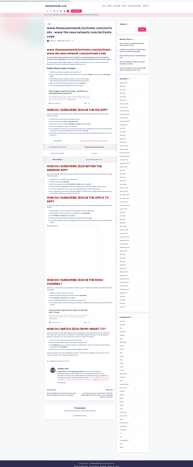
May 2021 (122, 303)
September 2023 (125, 205)
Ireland (122, 356)
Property (122, 391)
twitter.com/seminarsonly (85, 379)
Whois (121, 447)
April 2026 (123, 97)
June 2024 (123, 174)
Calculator (123, 331)
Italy (121, 359)
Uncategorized (124, 440)
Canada (122, 335)
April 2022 (123, 265)
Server (121, 419)
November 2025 (124, 114)
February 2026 (124, 104)
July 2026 (122, 86)
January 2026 (124, 107)
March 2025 (123, 142)
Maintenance (123, 373)
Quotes (122, 395)
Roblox (122, 405)
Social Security (124, 423)
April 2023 (123, 223)
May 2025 (123, 135)
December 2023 (124, 195)
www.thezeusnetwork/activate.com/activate (94, 140)
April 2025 (123, 139)
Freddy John (63, 368)
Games (122, 349)
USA (121, 444)
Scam (121, 408)
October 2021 (124, 286)
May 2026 (123, 93)
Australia (122, 324)
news (50, 14)
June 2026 (123, 90)
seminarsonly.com (102, 379)
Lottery (122, 370)
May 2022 (123, 261)
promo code (123, 388)
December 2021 (124, 279)
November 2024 (124, 156)
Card (121, 339)
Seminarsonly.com (56, 5)
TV (120, 433)
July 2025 (122, 128)
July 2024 (122, 170)
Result (121, 398)
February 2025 (124, 146)
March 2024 (123, 184)
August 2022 (123, 251)
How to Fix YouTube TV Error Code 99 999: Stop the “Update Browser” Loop (133, 69)
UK (120, 437)
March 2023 (123, 226)
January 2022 (124, 275)
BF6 (121, 328)
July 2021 (122, 296)
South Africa (123, 426)
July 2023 (122, 212)
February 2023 (124, 230)
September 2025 (125, 121)
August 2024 (123, 167)
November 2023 (124, 198)
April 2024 (123, 181)
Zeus (104, 114)
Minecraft (122, 377)
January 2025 (124, 149)
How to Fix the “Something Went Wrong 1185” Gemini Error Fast (132, 44)
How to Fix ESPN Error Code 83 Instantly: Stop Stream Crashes (132, 63)
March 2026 (123, 100)
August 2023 (123, 209)
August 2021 (123, 293)
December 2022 (124, 237)
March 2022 (123, 268)
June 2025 (123, 132)
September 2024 (125, 163)
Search (123, 24)
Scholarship (123, 412)
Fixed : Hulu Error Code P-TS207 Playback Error (133, 56)
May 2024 (123, 177)
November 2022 (124, 240)
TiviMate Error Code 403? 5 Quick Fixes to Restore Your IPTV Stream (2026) (133, 50)
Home (45, 14)
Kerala (121, 363)
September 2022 (125, 247)
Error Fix (122, 346)
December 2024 (124, 153)
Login (121, 366)
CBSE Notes (123, 342)
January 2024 (124, 191)
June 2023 (123, 216)
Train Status (123, 430)
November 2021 (124, 282)
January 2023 (124, 233)
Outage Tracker (124, 384)
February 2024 (124, 188)
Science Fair (123, 416)
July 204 (122, 307)
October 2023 (124, 202)
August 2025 (123, 125)
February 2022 (124, 272)
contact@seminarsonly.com (99, 377)
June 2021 (122, 300)
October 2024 (124, 160)
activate (122, 321)
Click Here (94, 153)
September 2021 (124, 289)
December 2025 (124, 111)
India (121, 353)
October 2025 (124, 118)
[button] (76, 11)
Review (122, 402)
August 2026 (123, 83)
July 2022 (122, 254)
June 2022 (123, 258)
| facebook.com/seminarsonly (66, 379)
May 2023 (123, 219)
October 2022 (124, 244)
